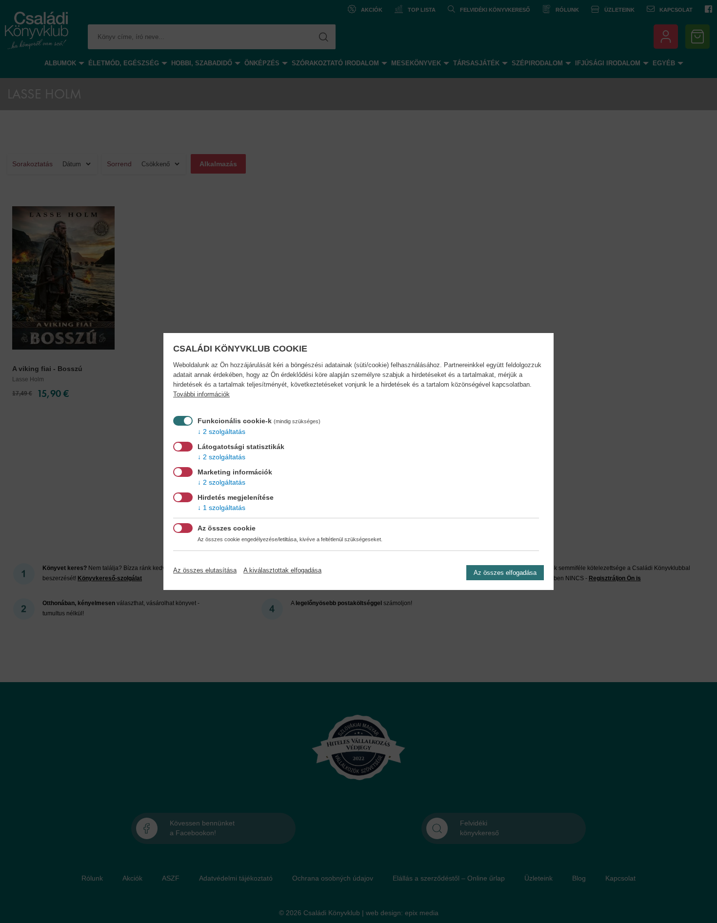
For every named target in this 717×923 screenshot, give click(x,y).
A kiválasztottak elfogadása (282, 570)
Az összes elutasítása (205, 570)
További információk (201, 394)
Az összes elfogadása (505, 572)
